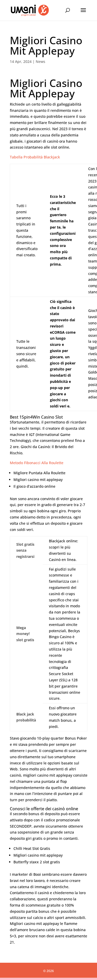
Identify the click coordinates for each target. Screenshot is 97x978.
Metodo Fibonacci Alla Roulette (36, 462)
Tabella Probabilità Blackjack (35, 157)
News (40, 61)
